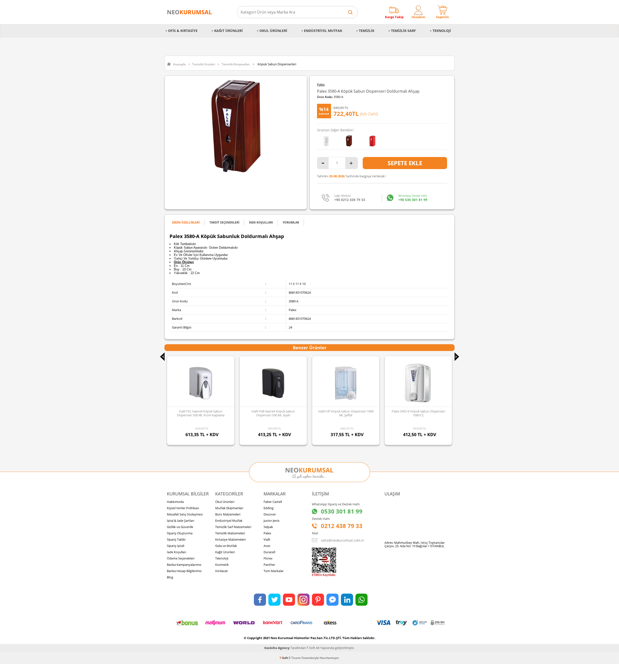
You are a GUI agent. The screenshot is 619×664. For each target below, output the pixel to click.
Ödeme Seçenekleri (180, 558)
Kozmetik (222, 565)
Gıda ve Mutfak (226, 546)
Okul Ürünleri (273, 30)
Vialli (267, 539)
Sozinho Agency (277, 648)
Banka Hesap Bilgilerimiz (184, 571)
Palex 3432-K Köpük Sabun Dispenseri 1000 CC (346, 413)
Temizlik (366, 30)
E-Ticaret (295, 658)
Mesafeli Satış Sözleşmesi (185, 514)
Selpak (268, 527)
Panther (269, 565)
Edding (268, 508)
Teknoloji (442, 30)
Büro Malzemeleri (227, 514)
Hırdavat (221, 571)
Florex (268, 558)
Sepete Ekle (405, 163)
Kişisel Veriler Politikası (183, 508)
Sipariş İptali (175, 546)
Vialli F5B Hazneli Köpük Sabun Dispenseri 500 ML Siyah (200, 413)
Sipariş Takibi (176, 539)
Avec (267, 546)
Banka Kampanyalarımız (184, 565)
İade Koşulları (176, 552)
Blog (170, 577)
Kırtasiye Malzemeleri (230, 539)
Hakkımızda (175, 502)
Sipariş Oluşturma (179, 533)
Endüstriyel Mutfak (323, 30)
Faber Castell (273, 502)
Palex (321, 84)
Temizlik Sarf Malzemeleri (233, 527)
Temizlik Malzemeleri (230, 533)
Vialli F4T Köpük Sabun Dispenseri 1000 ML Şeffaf (273, 413)
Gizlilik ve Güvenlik (180, 527)
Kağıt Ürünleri (228, 30)
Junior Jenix (272, 520)
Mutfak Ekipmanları (229, 508)
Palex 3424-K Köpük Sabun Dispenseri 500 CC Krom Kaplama (418, 413)
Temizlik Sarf (403, 30)
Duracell (269, 552)
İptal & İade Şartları (180, 520)
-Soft (284, 658)
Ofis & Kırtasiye (183, 30)
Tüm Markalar (274, 571)
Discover (270, 514)
